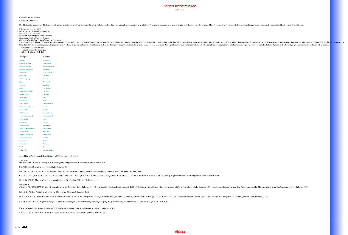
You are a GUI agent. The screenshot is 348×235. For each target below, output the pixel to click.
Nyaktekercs (47, 128)
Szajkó (45, 141)
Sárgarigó (46, 131)
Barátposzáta (47, 63)
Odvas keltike (23, 110)
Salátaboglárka (24, 125)
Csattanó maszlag (25, 63)
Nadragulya (23, 100)
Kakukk (45, 110)
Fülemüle (46, 94)
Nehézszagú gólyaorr (26, 107)
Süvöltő (45, 137)
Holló (44, 107)
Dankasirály (46, 82)
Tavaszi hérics (23, 141)
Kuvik (44, 119)
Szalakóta (46, 144)
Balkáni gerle (47, 60)
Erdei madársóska (25, 66)
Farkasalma (23, 72)
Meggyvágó (46, 125)
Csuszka (45, 79)
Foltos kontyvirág (24, 79)
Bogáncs (22, 60)
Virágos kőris (23, 150)
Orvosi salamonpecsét (26, 116)
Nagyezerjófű (23, 103)
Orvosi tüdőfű (23, 119)
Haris (44, 100)
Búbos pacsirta (47, 72)
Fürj (44, 97)
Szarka (45, 147)
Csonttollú (46, 75)
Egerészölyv (47, 85)
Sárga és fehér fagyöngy (27, 128)
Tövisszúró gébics (48, 150)
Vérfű (21, 147)
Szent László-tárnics (25, 137)
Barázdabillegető (48, 66)
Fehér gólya (47, 88)
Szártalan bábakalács (26, 134)
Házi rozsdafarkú (48, 103)
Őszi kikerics (23, 122)
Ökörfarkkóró (23, 113)
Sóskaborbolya (24, 131)
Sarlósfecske (47, 134)
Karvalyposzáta (48, 113)
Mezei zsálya (23, 97)
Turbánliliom (23, 144)
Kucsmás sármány (49, 116)
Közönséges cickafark (26, 91)
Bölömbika (46, 69)
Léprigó (45, 122)
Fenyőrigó (46, 91)
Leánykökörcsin (24, 94)
